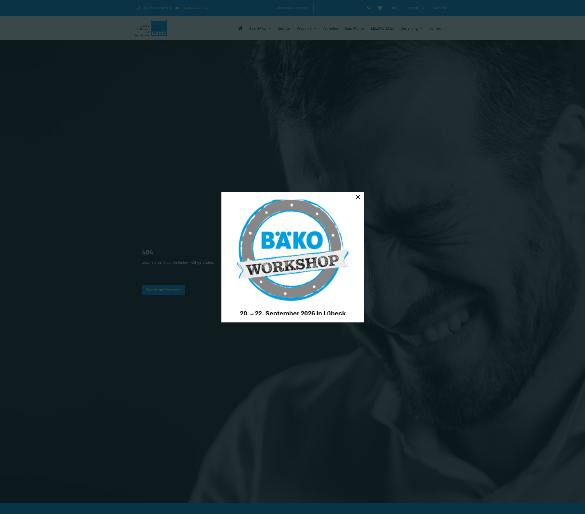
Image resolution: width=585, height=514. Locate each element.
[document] (292, 257)
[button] (358, 197)
